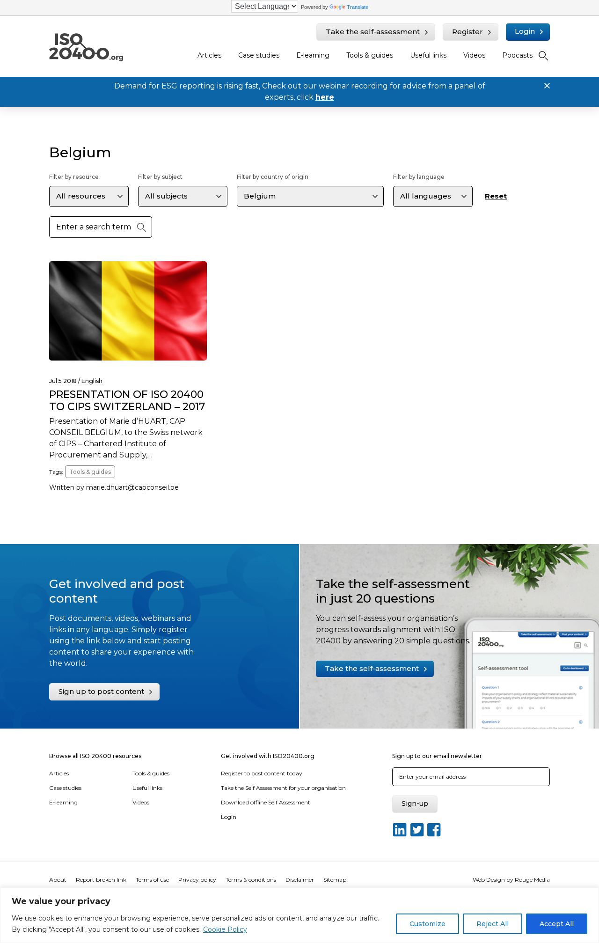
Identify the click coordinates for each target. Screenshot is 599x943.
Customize (427, 924)
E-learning (312, 55)
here (324, 97)
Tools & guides (369, 55)
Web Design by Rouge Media (511, 879)
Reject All (492, 924)
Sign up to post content (101, 691)
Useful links (428, 55)
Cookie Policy (225, 929)
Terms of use (152, 879)
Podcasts (517, 55)
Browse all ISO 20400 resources (95, 755)
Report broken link (101, 879)
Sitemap (334, 879)
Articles (209, 55)
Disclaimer (299, 879)
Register (467, 31)
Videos (474, 55)
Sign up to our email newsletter (437, 755)
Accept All (557, 924)
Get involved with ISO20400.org (267, 755)
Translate (357, 7)
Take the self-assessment (373, 31)
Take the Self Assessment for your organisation (283, 787)
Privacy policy (197, 879)
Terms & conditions (251, 879)
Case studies (258, 55)
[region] (299, 915)
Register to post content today (261, 773)
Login (525, 31)
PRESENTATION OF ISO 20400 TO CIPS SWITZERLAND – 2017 (127, 400)
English (91, 380)
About (57, 879)
